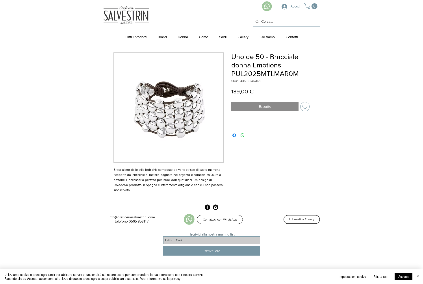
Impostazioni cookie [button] (352, 276)
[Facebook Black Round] (207, 207)
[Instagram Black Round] (215, 207)
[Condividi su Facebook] (234, 135)
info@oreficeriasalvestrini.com (132, 217)
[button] (311, 6)
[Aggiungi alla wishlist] (305, 106)
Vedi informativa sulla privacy (160, 278)
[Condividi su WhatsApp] (242, 135)
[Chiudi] (417, 276)
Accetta (403, 276)
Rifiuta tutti (380, 276)
